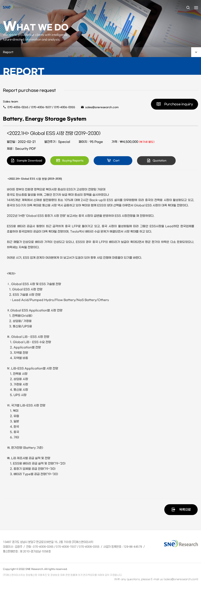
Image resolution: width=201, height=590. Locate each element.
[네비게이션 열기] (196, 8)
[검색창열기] (188, 8)
